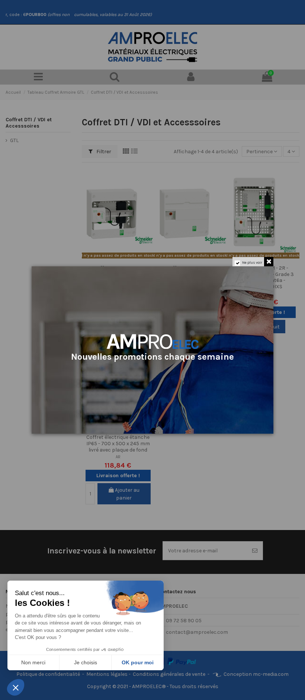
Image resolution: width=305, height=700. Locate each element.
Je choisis (85, 662)
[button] (16, 687)
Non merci (33, 662)
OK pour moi (138, 662)
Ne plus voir (252, 262)
